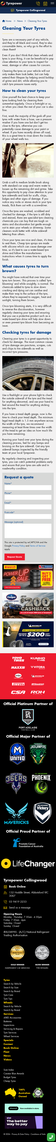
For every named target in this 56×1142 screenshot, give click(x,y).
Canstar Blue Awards (14, 1073)
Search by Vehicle (12, 983)
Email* (7, 502)
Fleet (6, 1051)
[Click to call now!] (38, 3)
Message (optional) (13, 522)
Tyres (7, 980)
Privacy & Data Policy (20, 1134)
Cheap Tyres (10, 1081)
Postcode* (9, 512)
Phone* (8, 493)
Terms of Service (37, 545)
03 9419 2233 (18, 901)
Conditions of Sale (38, 1134)
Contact (8, 1044)
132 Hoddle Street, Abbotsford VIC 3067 (28, 894)
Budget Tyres (10, 1077)
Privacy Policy (18, 545)
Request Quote (14, 557)
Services (8, 1013)
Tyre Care (8, 995)
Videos (8, 1059)
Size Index (9, 1069)
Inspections (9, 1025)
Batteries (8, 1021)
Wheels (8, 1002)
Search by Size (11, 987)
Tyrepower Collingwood (30, 10)
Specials (8, 1040)
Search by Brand (12, 991)
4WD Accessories (12, 1017)
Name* (8, 483)
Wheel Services (11, 1036)
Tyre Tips (8, 998)
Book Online (11, 1048)
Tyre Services (10, 1032)
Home (8, 21)
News (7, 1055)
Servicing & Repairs (13, 1028)
